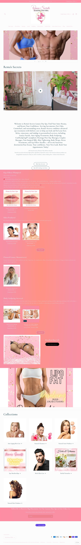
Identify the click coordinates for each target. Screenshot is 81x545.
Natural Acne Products (65, 443)
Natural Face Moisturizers (11, 288)
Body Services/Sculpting (12, 324)
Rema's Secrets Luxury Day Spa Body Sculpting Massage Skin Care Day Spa (19, 542)
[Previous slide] (34, 61)
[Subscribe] (51, 516)
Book (40, 47)
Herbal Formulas (65, 473)
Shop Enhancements (52, 344)
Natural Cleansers (39, 443)
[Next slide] (43, 61)
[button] (5, 14)
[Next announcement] (55, 1)
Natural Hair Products (14, 503)
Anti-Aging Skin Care (14, 443)
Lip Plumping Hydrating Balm (30, 208)
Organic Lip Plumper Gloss (12, 208)
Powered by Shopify (35, 542)
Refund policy (42, 542)
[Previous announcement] (26, 1)
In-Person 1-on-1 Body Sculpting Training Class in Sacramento (31, 325)
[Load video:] (40, 90)
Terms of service (55, 542)
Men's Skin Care (39, 473)
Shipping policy (62, 542)
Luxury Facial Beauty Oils (31, 241)
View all (40, 250)
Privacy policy (49, 542)
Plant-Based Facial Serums (11, 241)
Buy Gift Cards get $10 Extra (40, 168)
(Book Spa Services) (40, 164)
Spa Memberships (14, 473)
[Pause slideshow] (46, 61)
